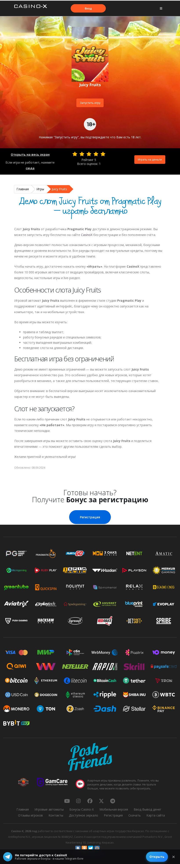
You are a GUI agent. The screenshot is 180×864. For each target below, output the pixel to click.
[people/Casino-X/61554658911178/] (89, 800)
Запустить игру (90, 103)
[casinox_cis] (78, 800)
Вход (88, 8)
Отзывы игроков (30, 815)
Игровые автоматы (49, 809)
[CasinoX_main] (101, 800)
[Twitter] (90, 848)
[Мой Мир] (97, 848)
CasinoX (86, 235)
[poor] (81, 154)
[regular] (88, 154)
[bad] (74, 154)
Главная (22, 189)
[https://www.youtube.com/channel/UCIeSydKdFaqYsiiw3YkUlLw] (66, 800)
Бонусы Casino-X (81, 809)
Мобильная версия (113, 809)
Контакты (56, 815)
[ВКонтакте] (78, 848)
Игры (40, 189)
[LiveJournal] (103, 848)
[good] (96, 154)
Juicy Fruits (59, 189)
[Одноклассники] (84, 848)
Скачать (134, 815)
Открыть (156, 857)
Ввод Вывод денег (147, 809)
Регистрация (90, 517)
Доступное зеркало (83, 815)
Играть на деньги (150, 159)
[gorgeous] (103, 154)
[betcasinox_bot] (112, 800)
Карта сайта (155, 815)
